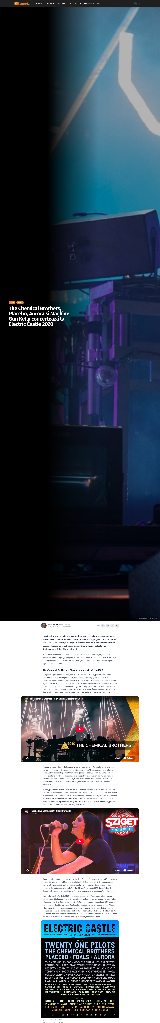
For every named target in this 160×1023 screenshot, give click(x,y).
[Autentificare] (144, 3)
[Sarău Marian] (44, 626)
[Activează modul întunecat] (140, 3)
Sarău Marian (53, 624)
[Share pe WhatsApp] (108, 626)
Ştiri (70, 3)
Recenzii (78, 3)
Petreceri (61, 3)
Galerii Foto (89, 3)
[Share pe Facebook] (103, 626)
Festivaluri (50, 3)
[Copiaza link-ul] (117, 626)
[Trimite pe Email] (112, 626)
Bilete (99, 3)
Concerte (39, 3)
